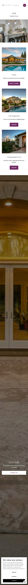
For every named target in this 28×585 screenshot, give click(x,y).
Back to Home (14, 83)
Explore (14, 124)
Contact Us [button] (14, 472)
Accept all (14, 580)
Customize (14, 576)
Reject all (14, 572)
